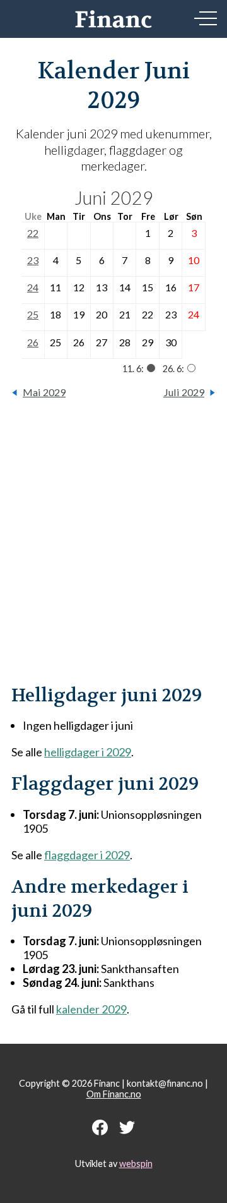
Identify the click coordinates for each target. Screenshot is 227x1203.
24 (32, 287)
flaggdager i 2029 (87, 855)
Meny (205, 18)
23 (32, 260)
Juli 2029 (183, 392)
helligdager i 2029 (87, 752)
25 (32, 314)
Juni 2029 (113, 198)
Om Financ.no (113, 1094)
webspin (136, 1163)
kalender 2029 (91, 1009)
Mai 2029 (44, 392)
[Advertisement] (113, 548)
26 (32, 342)
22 (32, 233)
